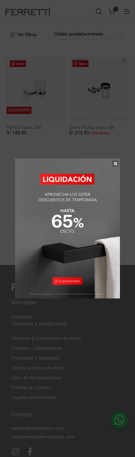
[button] (115, 163)
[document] (67, 228)
